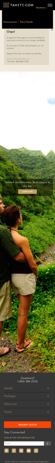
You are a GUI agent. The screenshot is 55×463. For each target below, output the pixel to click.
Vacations (41, 8)
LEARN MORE (27, 192)
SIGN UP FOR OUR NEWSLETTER (19, 437)
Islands (8, 388)
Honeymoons (10, 22)
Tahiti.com (10, 404)
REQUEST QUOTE (27, 424)
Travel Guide (26, 22)
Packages (10, 396)
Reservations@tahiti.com (18, 59)
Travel (7, 412)
